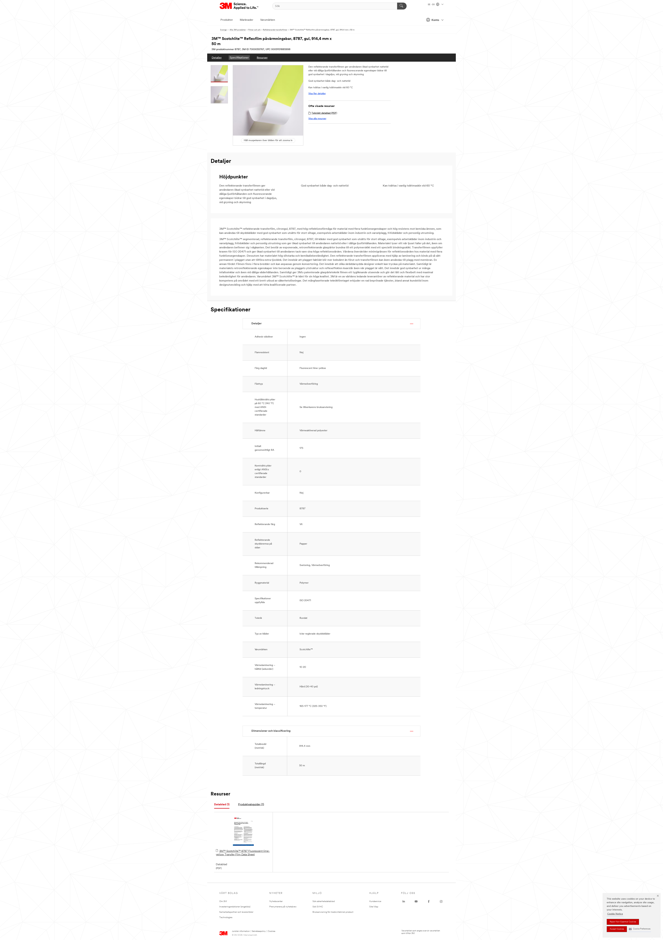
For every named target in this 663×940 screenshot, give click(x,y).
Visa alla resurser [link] (317, 118)
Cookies (271, 931)
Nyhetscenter (276, 901)
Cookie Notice (615, 914)
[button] (639, 929)
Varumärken (267, 20)
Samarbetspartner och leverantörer (236, 912)
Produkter (226, 20)
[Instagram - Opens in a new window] (441, 901)
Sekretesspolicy (259, 931)
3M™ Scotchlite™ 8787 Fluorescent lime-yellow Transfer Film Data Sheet (243, 853)
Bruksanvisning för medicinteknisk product (333, 912)
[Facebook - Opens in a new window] (428, 901)
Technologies (225, 917)
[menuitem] (217, 57)
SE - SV (431, 5)
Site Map (373, 907)
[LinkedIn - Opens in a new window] (403, 901)
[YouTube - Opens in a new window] (416, 901)
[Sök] (402, 6)
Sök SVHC (318, 907)
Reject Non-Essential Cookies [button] (623, 922)
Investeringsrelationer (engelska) (235, 907)
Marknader (246, 20)
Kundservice (375, 901)
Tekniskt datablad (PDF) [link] (324, 113)
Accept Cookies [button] (617, 929)
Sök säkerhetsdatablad (324, 901)
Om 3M (223, 901)
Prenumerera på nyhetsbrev (282, 907)
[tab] (221, 805)
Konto (435, 20)
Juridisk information (241, 931)
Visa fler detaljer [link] (317, 93)
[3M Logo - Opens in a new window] (239, 6)
